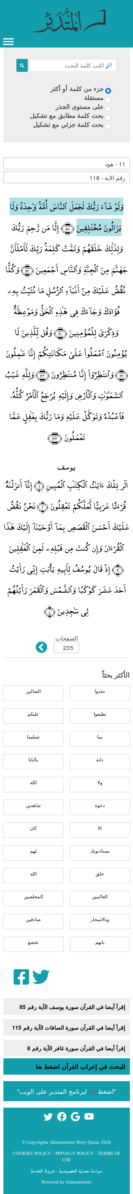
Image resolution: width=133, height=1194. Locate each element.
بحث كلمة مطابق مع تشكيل (67, 115)
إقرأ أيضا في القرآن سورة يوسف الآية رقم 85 (72, 1007)
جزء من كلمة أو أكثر (77, 88)
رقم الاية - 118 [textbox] (107, 177)
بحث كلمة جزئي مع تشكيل (68, 124)
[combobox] (66, 163)
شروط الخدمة (43, 1170)
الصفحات (66, 637)
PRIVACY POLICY (74, 1153)
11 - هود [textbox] (115, 163)
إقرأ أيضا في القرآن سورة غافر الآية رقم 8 (76, 1048)
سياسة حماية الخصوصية (80, 1170)
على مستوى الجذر (80, 106)
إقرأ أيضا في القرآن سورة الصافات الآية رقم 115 (68, 1027)
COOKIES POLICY (32, 1153)
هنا (39, 1067)
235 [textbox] (68, 647)
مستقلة (94, 97)
